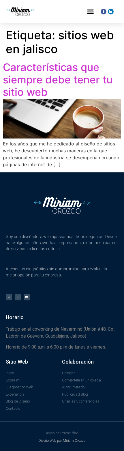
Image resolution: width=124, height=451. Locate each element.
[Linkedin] (111, 11)
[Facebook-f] (9, 297)
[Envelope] (27, 297)
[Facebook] (103, 11)
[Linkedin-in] (18, 297)
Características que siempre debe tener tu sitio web (57, 79)
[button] (90, 11)
